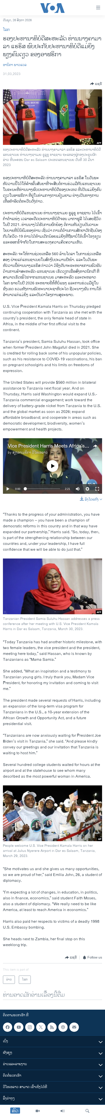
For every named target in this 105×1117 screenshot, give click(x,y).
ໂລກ (6, 30)
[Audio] (62, 1111)
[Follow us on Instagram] (29, 1027)
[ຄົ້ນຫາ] (87, 1111)
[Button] (96, 84)
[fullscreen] (97, 489)
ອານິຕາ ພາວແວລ (15, 65)
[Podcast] (63, 1027)
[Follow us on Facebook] (7, 1027)
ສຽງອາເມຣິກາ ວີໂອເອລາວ (30, 452)
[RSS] (52, 1027)
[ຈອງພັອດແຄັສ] (74, 1027)
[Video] (37, 1111)
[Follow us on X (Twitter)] (40, 1027)
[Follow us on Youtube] (18, 1027)
